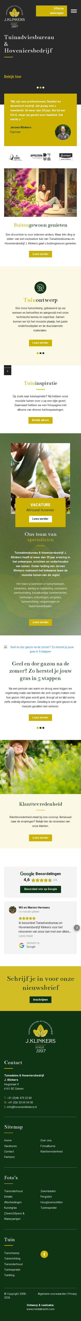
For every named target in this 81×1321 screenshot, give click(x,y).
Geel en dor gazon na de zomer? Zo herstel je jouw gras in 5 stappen (40, 670)
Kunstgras (10, 1208)
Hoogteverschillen (51, 1202)
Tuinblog (9, 1275)
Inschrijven (40, 1000)
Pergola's (46, 1197)
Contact (9, 1152)
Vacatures (10, 1146)
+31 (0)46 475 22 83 (19, 1098)
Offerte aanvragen (57, 11)
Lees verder (41, 254)
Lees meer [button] (26, 936)
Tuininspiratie (48, 1208)
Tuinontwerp (11, 1253)
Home (8, 1141)
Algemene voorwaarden (52, 1294)
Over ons (46, 1141)
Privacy (72, 1294)
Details (8, 1197)
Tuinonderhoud (13, 1191)
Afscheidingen (13, 1202)
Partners (9, 1157)
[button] (38, 88)
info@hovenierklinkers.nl (22, 1107)
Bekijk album (40, 420)
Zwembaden (48, 1191)
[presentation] (7, 371)
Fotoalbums (47, 1146)
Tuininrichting (12, 1259)
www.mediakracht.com (41, 1309)
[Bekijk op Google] (12, 910)
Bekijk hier (12, 77)
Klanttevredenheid (51, 1152)
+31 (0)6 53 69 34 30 (20, 1103)
